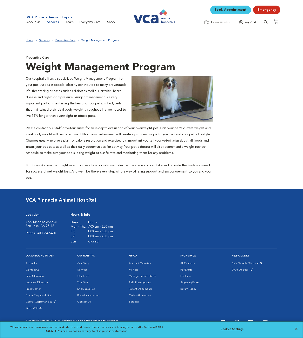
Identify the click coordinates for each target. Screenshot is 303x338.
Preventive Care (65, 40)
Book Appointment (231, 10)
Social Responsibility (38, 295)
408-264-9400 (47, 233)
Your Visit (82, 282)
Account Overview (140, 263)
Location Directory (37, 282)
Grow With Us (34, 308)
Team (70, 22)
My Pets (133, 269)
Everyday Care (90, 22)
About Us (33, 22)
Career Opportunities (40, 302)
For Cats (185, 276)
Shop (111, 22)
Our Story (83, 263)
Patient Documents (140, 289)
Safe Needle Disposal (246, 264)
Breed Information (88, 295)
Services (53, 22)
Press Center (33, 289)
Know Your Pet (86, 289)
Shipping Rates (189, 282)
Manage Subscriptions (142, 276)
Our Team (83, 276)
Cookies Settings (232, 329)
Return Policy (188, 289)
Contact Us (32, 269)
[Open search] (267, 22)
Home (29, 40)
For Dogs (186, 269)
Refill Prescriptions (140, 282)
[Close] (296, 328)
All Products (187, 263)
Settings (134, 301)
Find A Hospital (35, 276)
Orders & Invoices (140, 295)
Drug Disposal (242, 270)
